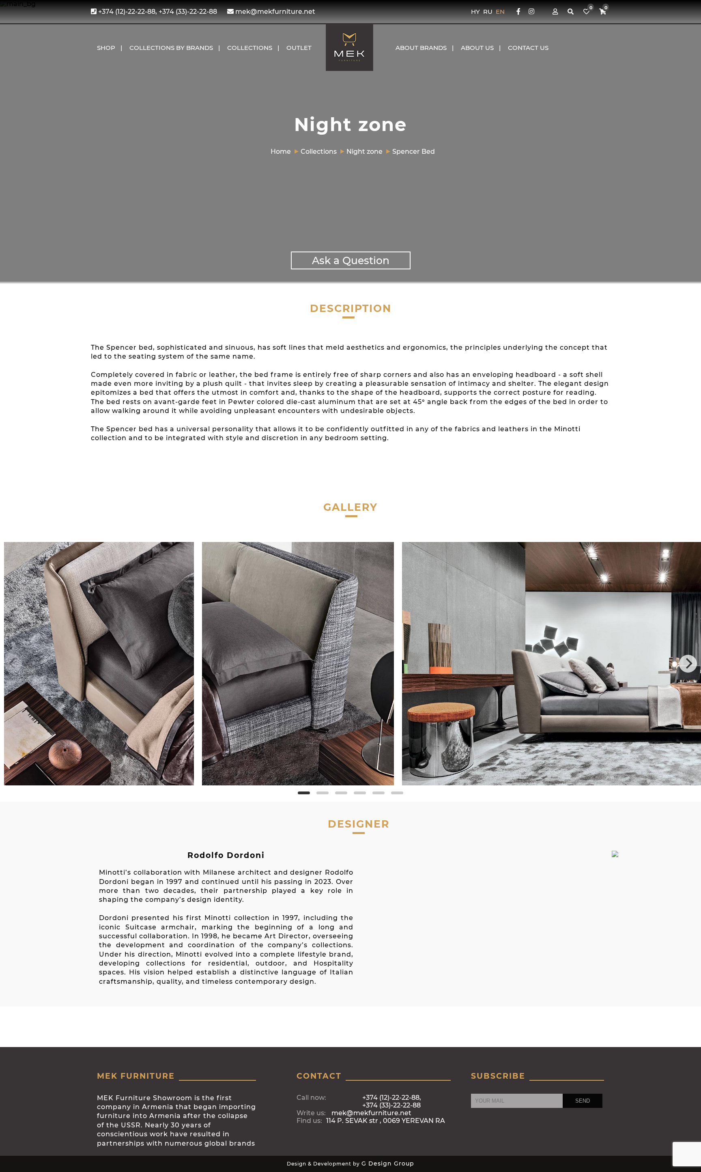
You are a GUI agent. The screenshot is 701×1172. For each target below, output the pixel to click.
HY (476, 11)
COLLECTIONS (249, 48)
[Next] (688, 664)
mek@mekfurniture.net (274, 11)
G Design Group (387, 1163)
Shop (106, 48)
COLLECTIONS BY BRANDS (171, 48)
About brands (421, 48)
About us (477, 48)
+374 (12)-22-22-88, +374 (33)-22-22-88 (157, 11)
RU (488, 11)
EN (500, 11)
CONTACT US (528, 48)
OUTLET (299, 48)
